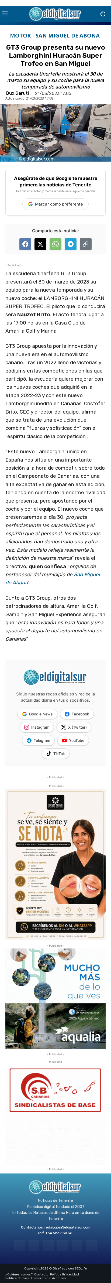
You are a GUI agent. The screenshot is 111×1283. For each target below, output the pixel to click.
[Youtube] (91, 1245)
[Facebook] (19, 1245)
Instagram (40, 727)
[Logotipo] (55, 14)
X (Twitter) (77, 727)
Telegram (42, 740)
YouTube (76, 740)
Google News (41, 714)
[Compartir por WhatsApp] (55, 244)
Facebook (80, 714)
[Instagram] (34, 1245)
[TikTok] (62, 1245)
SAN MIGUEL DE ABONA (68, 35)
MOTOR (20, 35)
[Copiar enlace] (86, 244)
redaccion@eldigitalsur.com (67, 1227)
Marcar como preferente (59, 204)
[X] (77, 1245)
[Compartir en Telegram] (71, 244)
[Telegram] (48, 1245)
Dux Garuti (17, 93)
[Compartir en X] (40, 244)
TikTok (59, 753)
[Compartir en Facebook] (25, 244)
